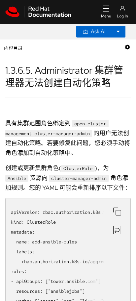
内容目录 (13, 47)
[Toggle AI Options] (118, 32)
